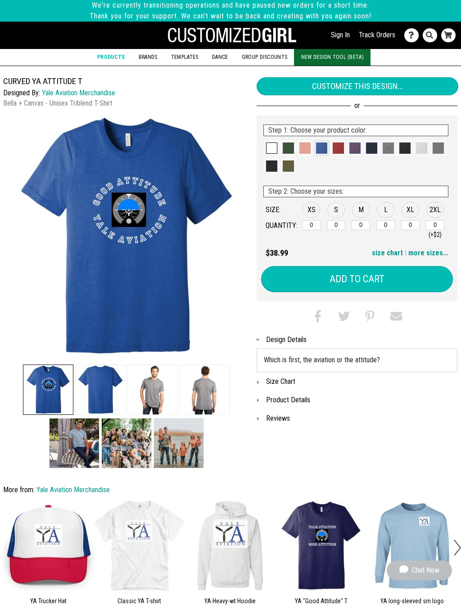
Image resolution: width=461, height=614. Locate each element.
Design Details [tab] (286, 339)
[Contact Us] (413, 35)
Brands (148, 57)
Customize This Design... (357, 86)
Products (111, 57)
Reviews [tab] (278, 418)
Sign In (340, 35)
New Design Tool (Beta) (332, 57)
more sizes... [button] (428, 253)
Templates (185, 57)
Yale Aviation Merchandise (78, 93)
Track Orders (377, 35)
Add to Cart (357, 279)
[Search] (432, 35)
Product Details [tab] (288, 400)
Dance (220, 57)
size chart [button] (387, 253)
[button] (48, 389)
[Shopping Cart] (450, 35)
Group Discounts (264, 57)
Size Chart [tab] (280, 381)
